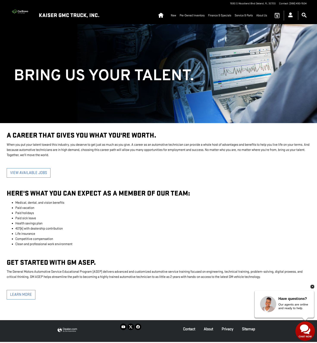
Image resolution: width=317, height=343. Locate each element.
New (173, 15)
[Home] (21, 15)
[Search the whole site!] (304, 15)
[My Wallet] (277, 15)
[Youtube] (123, 327)
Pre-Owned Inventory (192, 15)
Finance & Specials (219, 15)
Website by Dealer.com (67, 330)
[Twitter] (130, 327)
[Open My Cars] (289, 15)
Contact (189, 329)
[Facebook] (138, 327)
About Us (261, 15)
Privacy (227, 329)
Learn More (21, 294)
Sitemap (248, 329)
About (208, 329)
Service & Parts (244, 15)
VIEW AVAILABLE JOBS (28, 173)
